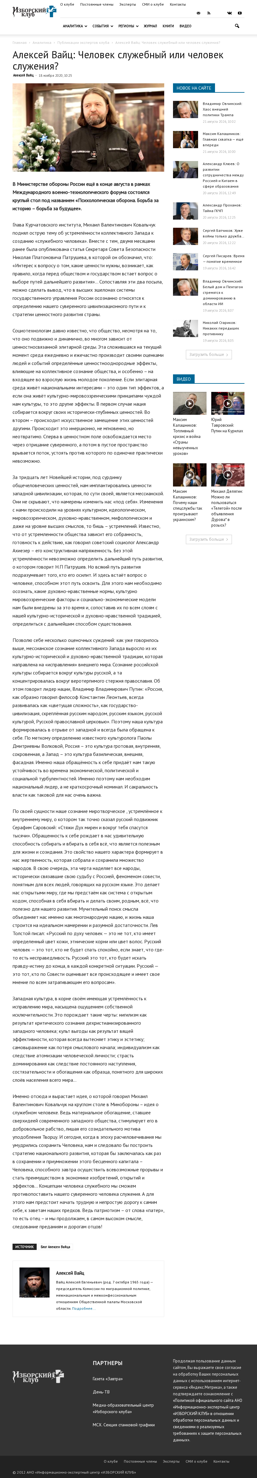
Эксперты (127, 4)
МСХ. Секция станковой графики (124, 1425)
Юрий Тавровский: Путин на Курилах (227, 425)
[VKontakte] (229, 13)
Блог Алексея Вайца (55, 1247)
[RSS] (208, 13)
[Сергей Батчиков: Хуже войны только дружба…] (185, 236)
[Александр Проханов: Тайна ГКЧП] (185, 211)
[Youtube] (239, 13)
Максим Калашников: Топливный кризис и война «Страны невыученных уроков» (187, 436)
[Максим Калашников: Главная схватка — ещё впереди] (185, 139)
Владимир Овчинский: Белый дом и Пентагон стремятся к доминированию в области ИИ (223, 292)
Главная (20, 42)
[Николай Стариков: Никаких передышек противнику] (185, 328)
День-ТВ (101, 1392)
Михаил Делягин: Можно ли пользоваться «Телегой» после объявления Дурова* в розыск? (227, 508)
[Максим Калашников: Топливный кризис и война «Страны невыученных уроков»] (190, 403)
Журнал (150, 26)
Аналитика (73, 26)
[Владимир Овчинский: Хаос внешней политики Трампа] (185, 109)
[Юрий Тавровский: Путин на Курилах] (228, 403)
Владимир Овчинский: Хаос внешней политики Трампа (222, 109)
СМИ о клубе (153, 4)
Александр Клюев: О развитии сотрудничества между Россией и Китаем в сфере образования (223, 175)
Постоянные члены (96, 4)
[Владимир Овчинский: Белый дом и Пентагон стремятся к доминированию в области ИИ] (185, 287)
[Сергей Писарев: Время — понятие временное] (185, 261)
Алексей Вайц (23, 75)
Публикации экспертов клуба (83, 42)
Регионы (126, 26)
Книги (168, 26)
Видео (185, 26)
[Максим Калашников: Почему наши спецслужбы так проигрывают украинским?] (190, 474)
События (100, 26)
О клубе (67, 4)
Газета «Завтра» (108, 1379)
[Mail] (198, 13)
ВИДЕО (184, 379)
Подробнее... (84, 1308)
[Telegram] (219, 13)
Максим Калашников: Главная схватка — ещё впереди (223, 139)
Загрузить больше (206, 354)
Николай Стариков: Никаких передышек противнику (221, 328)
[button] (236, 26)
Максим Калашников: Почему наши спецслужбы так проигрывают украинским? (187, 505)
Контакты (178, 4)
